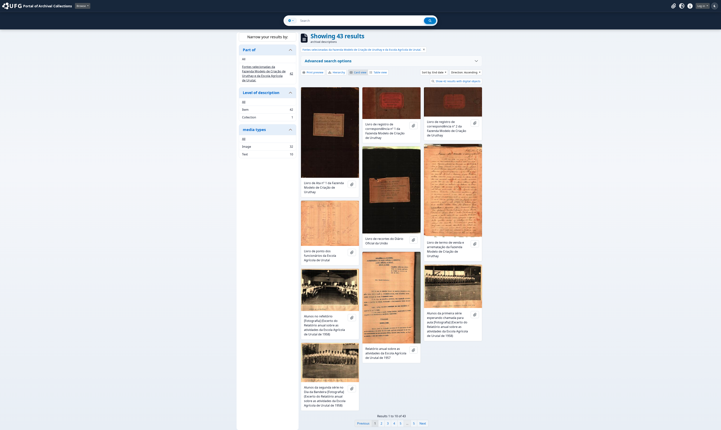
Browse (82, 6)
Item (267, 111)
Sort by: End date (433, 72)
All (243, 59)
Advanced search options (328, 60)
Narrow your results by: (267, 36)
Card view (359, 72)
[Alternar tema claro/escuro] (714, 6)
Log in (701, 6)
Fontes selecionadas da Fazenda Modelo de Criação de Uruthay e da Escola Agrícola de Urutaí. (267, 73)
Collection (267, 118)
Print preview (314, 72)
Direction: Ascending (464, 72)
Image (267, 148)
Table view (380, 72)
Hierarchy (338, 72)
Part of (249, 49)
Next (422, 423)
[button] (673, 6)
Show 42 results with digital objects (457, 81)
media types (254, 129)
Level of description (261, 92)
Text (267, 155)
